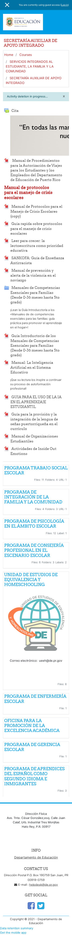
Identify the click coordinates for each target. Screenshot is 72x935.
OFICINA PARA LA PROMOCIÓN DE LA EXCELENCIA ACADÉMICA (32, 725)
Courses (25, 55)
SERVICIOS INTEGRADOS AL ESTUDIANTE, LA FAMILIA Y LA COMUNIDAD (30, 66)
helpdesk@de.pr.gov (43, 884)
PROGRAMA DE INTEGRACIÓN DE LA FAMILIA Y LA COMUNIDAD (33, 497)
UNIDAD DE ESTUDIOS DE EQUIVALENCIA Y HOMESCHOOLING (31, 579)
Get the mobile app (13, 932)
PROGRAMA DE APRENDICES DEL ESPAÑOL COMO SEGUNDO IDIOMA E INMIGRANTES (34, 776)
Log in (64, 4)
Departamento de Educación (36, 857)
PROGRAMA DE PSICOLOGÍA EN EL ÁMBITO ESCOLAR (34, 523)
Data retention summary (16, 928)
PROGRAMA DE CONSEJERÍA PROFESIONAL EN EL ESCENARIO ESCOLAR (34, 550)
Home (8, 55)
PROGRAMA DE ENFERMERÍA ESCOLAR (35, 699)
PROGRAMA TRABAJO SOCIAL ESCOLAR (35, 470)
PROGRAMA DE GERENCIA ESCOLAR (32, 747)
